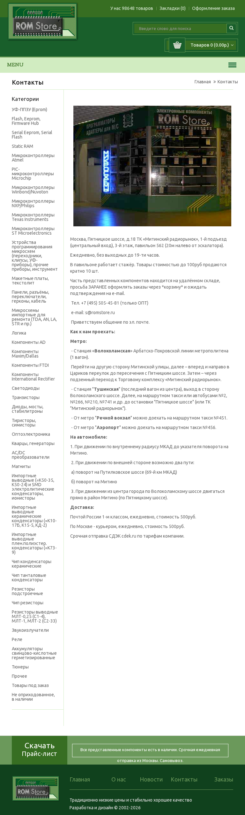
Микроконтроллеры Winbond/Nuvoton (33, 189)
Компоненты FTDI (30, 365)
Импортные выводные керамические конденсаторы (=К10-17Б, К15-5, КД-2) (34, 516)
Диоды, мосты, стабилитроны (27, 409)
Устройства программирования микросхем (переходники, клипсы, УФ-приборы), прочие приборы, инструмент (35, 256)
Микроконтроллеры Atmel (33, 157)
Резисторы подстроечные (27, 591)
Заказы (223, 779)
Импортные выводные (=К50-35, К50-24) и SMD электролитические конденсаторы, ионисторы (33, 487)
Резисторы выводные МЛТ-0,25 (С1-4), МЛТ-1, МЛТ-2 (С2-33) (35, 616)
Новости (151, 779)
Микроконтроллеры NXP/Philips (33, 203)
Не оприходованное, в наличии (33, 697)
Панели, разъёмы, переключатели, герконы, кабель (30, 297)
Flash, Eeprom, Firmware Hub (26, 121)
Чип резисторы (27, 602)
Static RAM (22, 146)
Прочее (19, 676)
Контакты (228, 81)
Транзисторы (26, 397)
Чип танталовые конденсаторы (29, 577)
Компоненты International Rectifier (33, 376)
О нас (118, 779)
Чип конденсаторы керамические (31, 564)
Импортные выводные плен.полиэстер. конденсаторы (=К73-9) (34, 543)
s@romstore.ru (100, 312)
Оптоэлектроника (31, 434)
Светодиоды (26, 388)
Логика (19, 333)
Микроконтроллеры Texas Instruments (33, 217)
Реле (17, 639)
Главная (203, 81)
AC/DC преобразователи (30, 455)
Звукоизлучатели (30, 630)
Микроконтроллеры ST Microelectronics (33, 231)
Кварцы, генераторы (33, 443)
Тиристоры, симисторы (24, 422)
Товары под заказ (30, 685)
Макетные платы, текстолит (30, 280)
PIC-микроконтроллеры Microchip (33, 174)
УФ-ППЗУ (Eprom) (29, 109)
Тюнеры (20, 666)
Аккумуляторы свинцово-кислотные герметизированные (34, 653)
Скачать (39, 749)
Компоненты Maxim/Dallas (25, 353)
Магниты (21, 466)
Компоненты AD (29, 342)
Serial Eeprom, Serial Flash (32, 135)
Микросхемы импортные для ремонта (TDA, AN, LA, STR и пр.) (34, 317)
